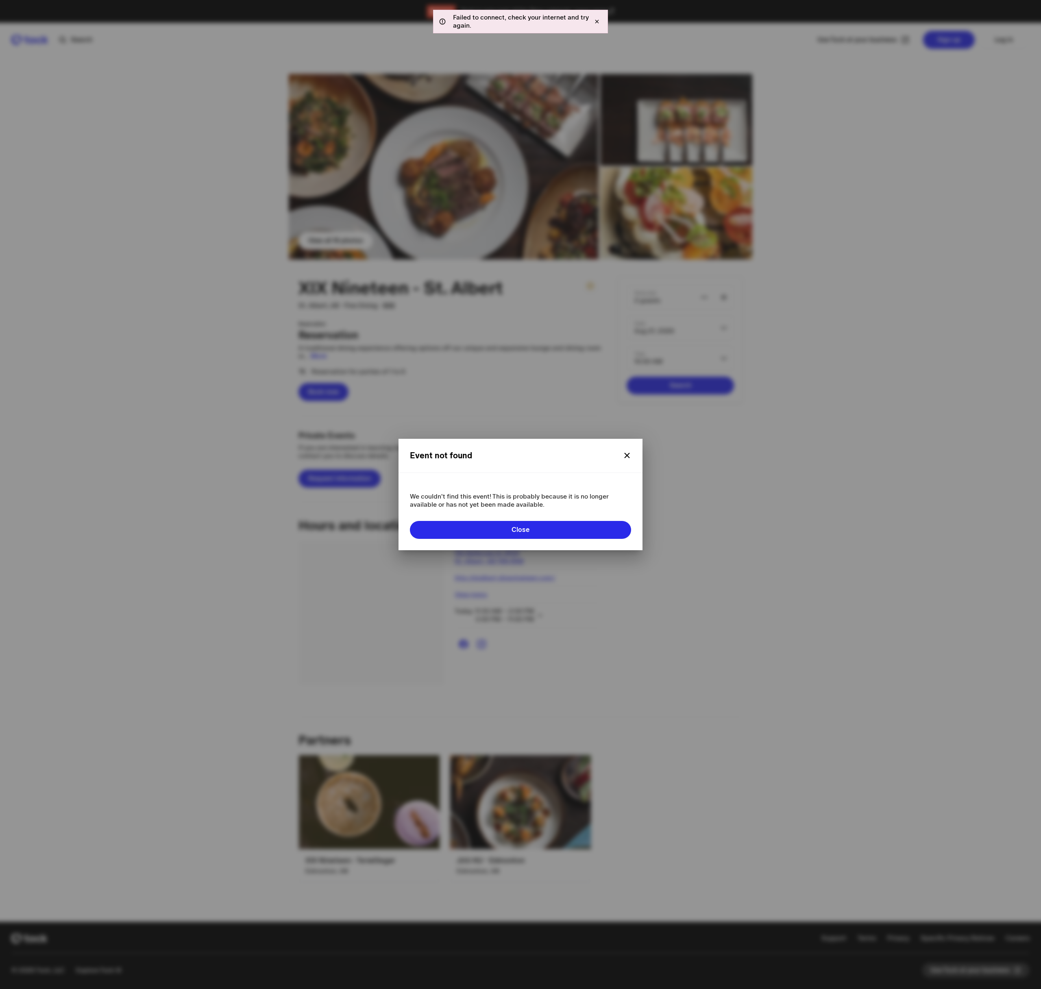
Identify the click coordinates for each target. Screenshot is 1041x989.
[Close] (627, 455)
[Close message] (597, 21)
